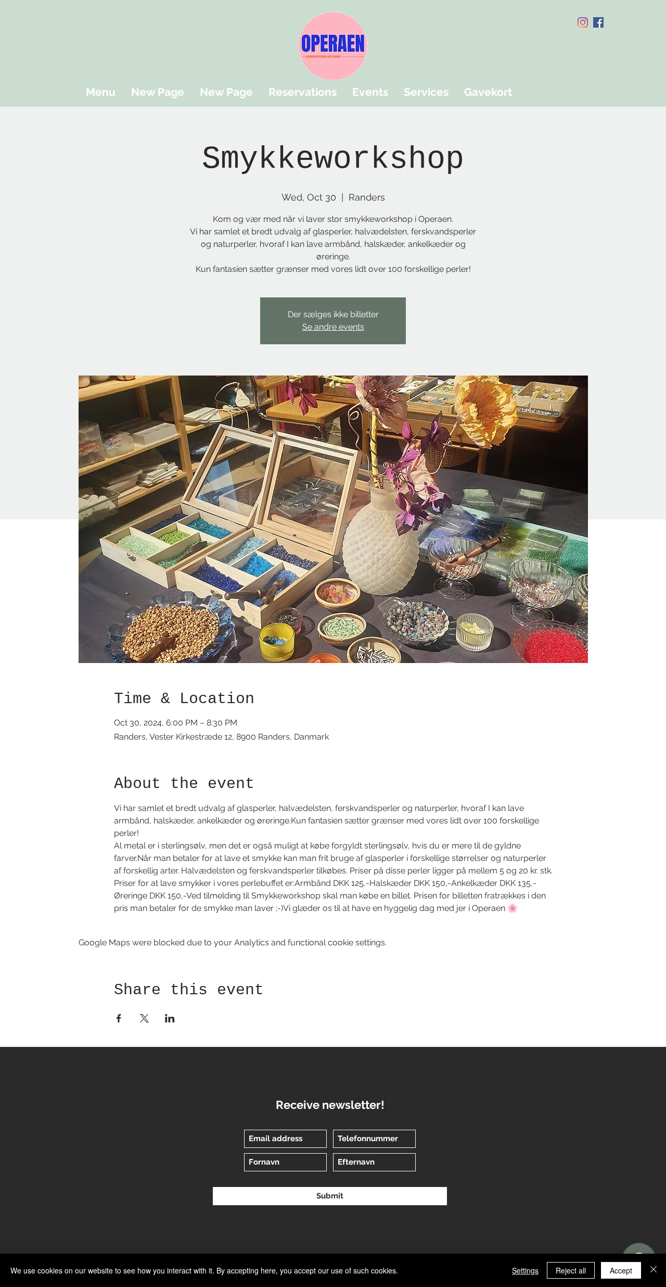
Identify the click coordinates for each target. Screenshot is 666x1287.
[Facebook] (598, 22)
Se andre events (333, 327)
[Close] (653, 1270)
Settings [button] (525, 1270)
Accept (621, 1270)
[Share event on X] (144, 1018)
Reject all (571, 1270)
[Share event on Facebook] (119, 1018)
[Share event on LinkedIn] (170, 1018)
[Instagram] (583, 22)
